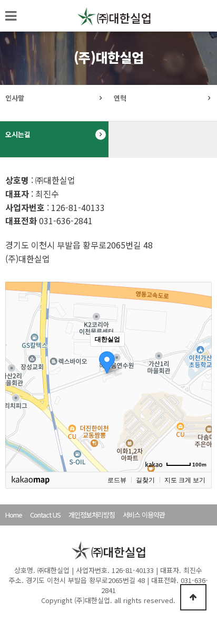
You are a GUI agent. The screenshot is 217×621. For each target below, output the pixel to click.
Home (13, 515)
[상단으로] (193, 597)
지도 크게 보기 (184, 480)
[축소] (199, 375)
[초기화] (199, 395)
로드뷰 (116, 480)
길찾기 (145, 480)
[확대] (199, 357)
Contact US (45, 515)
